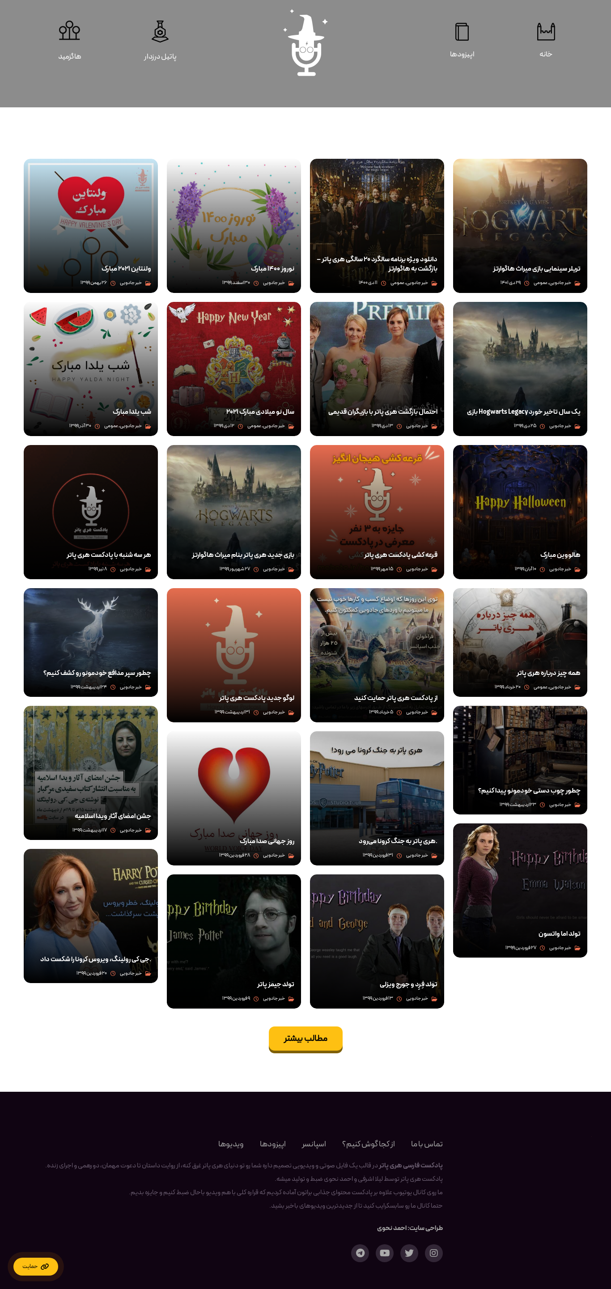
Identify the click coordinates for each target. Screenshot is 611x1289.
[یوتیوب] (385, 1253)
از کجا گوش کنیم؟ (368, 1144)
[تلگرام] (360, 1253)
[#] (35, 1267)
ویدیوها (231, 1144)
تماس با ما (427, 1144)
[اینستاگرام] (434, 1253)
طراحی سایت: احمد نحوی (410, 1228)
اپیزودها (273, 1144)
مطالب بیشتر (305, 1038)
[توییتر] (409, 1253)
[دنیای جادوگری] (305, 42)
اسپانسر (314, 1144)
